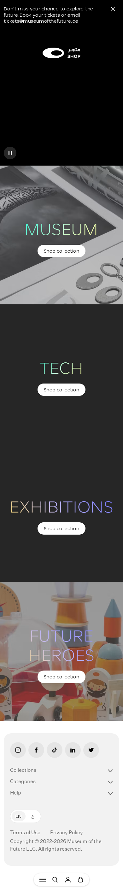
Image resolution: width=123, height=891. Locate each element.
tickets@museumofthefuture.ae (41, 21)
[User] (68, 879)
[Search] (55, 879)
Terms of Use (25, 832)
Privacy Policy (66, 832)
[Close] (113, 9)
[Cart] (80, 879)
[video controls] (10, 153)
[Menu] (42, 879)
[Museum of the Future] (61, 53)
